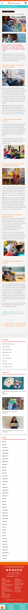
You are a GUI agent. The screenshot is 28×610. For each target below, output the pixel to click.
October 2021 (4, 521)
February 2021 (5, 541)
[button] (14, 576)
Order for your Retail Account (7, 591)
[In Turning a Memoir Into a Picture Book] (13, 410)
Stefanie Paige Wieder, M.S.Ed (9, 14)
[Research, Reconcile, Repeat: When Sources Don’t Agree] (13, 429)
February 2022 (5, 510)
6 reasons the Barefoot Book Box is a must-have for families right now (20, 324)
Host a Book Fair (5, 588)
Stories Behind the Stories (7, 363)
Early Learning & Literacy (8, 11)
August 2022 (4, 495)
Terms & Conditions (11, 574)
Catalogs (7, 595)
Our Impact (8, 594)
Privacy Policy (18, 574)
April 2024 (4, 470)
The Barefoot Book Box (11, 193)
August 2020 (4, 555)
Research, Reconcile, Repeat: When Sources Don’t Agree (12, 430)
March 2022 (4, 507)
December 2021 (5, 515)
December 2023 (5, 478)
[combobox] (14, 6)
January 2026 (4, 447)
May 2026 (4, 441)
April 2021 (4, 535)
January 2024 (4, 475)
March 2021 (4, 538)
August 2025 (4, 455)
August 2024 (4, 464)
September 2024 (5, 461)
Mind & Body (4, 361)
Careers (3, 595)
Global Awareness (5, 355)
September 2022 (5, 492)
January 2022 (4, 512)
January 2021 (4, 544)
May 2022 (4, 501)
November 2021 (5, 518)
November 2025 (5, 450)
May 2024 (4, 467)
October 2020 (4, 549)
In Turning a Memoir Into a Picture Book (9, 411)
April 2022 (4, 504)
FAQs (10, 572)
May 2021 (4, 532)
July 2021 (4, 527)
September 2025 (5, 453)
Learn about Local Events (7, 589)
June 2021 (4, 529)
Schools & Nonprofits (19, 580)
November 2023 (5, 481)
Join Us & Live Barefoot (6, 580)
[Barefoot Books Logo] (14, 3)
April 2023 (4, 484)
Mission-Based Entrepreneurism (8, 343)
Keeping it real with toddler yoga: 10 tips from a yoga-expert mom (8, 324)
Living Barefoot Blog (6, 597)
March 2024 (4, 473)
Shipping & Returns (15, 572)
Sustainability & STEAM (6, 352)
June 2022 (4, 498)
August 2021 (4, 524)
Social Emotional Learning (7, 366)
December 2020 (5, 547)
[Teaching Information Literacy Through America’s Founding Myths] (13, 390)
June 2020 (4, 558)
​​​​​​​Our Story (3, 594)
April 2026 (4, 444)
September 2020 (5, 552)
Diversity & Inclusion (6, 346)
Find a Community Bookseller (7, 584)
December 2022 (5, 490)
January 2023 (4, 487)
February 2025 (5, 458)
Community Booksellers (6, 358)
